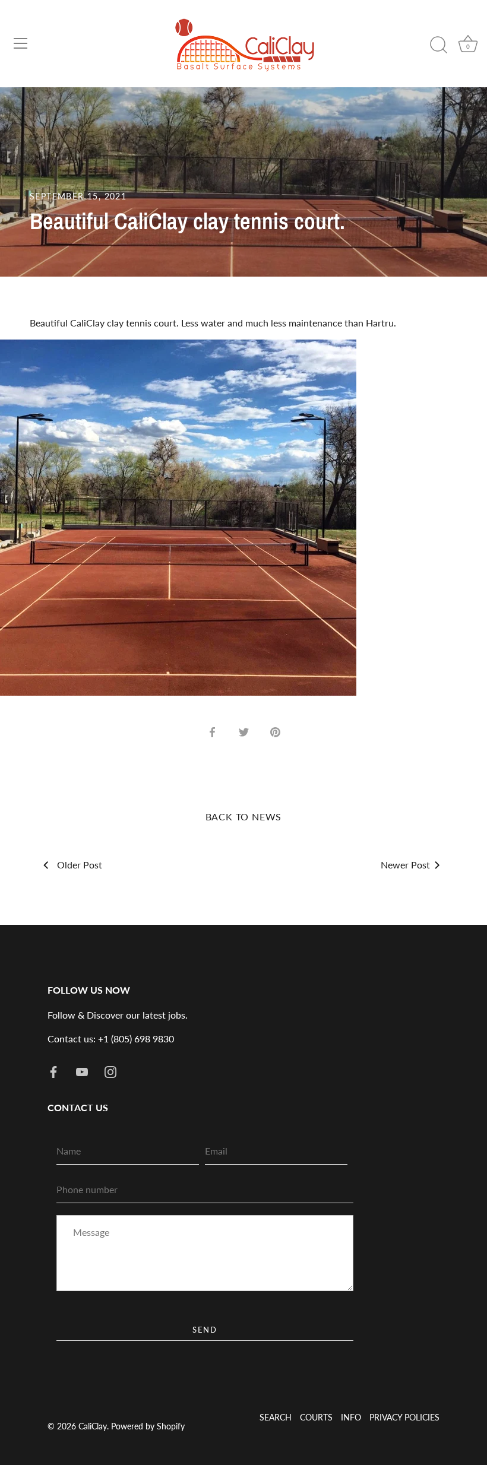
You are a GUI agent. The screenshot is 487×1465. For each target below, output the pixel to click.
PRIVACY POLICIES (404, 1417)
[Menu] (21, 43)
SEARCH (276, 1417)
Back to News (243, 816)
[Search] (438, 45)
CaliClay (92, 1426)
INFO (351, 1417)
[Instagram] (110, 1070)
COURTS (316, 1417)
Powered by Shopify (148, 1426)
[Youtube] (82, 1070)
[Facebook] (53, 1070)
